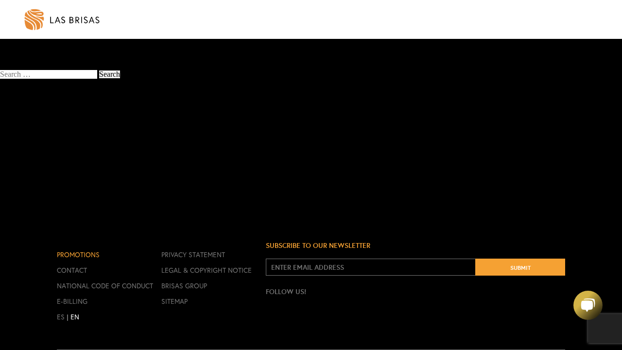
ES (61, 317)
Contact (72, 270)
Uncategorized (33, 144)
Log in (21, 160)
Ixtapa (20, 137)
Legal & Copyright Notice (206, 270)
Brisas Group (184, 286)
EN (74, 317)
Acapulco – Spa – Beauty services (52, 58)
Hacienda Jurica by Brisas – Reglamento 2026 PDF (90, 90)
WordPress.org (33, 183)
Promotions (78, 255)
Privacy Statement (193, 255)
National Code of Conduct (105, 286)
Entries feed (29, 168)
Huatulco (25, 129)
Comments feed (35, 176)
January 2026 (31, 113)
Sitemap (174, 301)
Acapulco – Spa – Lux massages (50, 50)
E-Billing (72, 301)
